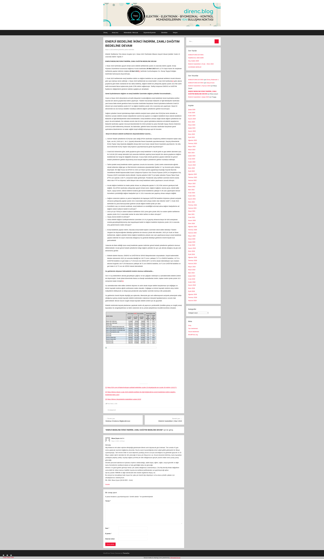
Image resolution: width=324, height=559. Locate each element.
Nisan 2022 (191, 186)
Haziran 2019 (192, 263)
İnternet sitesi (110, 539)
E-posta (108, 533)
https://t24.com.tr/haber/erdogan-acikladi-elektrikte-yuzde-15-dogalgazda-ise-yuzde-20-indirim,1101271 (142, 387)
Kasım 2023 (192, 131)
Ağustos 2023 (192, 140)
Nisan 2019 (191, 270)
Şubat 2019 (191, 276)
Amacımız (115, 32)
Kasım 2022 (192, 165)
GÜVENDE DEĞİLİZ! (194, 67)
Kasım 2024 (192, 119)
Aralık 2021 (191, 196)
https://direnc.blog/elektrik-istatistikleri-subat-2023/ (124, 399)
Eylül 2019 (191, 254)
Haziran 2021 (192, 208)
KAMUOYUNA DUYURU (196, 55)
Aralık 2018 (191, 282)
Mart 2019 (191, 273)
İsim (107, 528)
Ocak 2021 (191, 217)
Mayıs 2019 (191, 266)
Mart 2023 (191, 152)
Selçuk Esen (210, 83)
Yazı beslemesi (193, 328)
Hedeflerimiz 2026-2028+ (196, 58)
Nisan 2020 (191, 239)
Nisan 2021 (191, 211)
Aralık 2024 (191, 116)
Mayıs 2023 (191, 146)
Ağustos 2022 (192, 174)
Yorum (108, 501)
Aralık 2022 (191, 162)
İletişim (175, 32)
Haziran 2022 (192, 180)
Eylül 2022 (191, 171)
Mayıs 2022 (191, 183)
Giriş (189, 325)
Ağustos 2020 (192, 226)
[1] (139, 71)
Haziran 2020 (192, 233)
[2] (173, 81)
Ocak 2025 (191, 112)
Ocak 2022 (191, 193)
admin (126, 49)
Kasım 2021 (192, 199)
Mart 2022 (191, 189)
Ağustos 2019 (192, 257)
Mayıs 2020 (191, 236)
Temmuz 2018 (192, 297)
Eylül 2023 (191, 137)
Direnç (105, 32)
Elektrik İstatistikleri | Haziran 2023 (199, 86)
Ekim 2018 (191, 288)
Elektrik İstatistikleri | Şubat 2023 (198, 97)
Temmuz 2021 (192, 205)
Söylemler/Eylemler (149, 32)
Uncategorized (112, 410)
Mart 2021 (191, 214)
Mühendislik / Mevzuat (131, 32)
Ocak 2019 (191, 279)
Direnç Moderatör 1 (213, 79)
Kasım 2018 (192, 285)
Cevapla (107, 484)
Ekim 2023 (191, 134)
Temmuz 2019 (192, 260)
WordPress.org (193, 334)
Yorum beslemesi (193, 331)
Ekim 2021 (191, 202)
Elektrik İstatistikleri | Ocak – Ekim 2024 (201, 64)
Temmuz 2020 (192, 230)
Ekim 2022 (191, 168)
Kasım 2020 (192, 220)
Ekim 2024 (191, 122)
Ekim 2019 (191, 251)
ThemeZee (126, 553)
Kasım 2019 (192, 248)
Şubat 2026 (191, 109)
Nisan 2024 (191, 125)
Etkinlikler (164, 32)
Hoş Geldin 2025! (193, 61)
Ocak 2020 (191, 245)
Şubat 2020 (191, 242)
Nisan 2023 (191, 149)
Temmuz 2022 (192, 177)
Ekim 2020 (191, 223)
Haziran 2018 (192, 300)
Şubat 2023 (191, 156)
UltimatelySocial (175, 557)
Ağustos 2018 (192, 294)
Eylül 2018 (191, 291)
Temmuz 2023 (192, 143)
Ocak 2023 (191, 159)
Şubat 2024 (191, 128)
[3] (123, 281)
